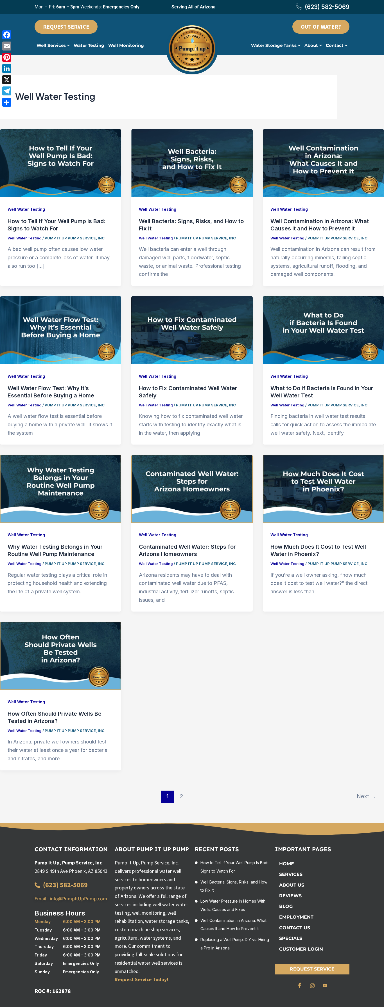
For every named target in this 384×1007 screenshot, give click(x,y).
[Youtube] (325, 985)
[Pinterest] (6, 57)
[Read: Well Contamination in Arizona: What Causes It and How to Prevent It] (323, 163)
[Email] (6, 46)
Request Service (312, 969)
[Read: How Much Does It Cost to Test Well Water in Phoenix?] (323, 488)
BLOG (286, 906)
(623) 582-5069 (327, 6)
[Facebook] (299, 985)
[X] (6, 79)
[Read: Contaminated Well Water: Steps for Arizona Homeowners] (191, 488)
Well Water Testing (26, 209)
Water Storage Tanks (274, 45)
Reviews (290, 895)
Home (286, 863)
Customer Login (301, 949)
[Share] (6, 102)
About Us (291, 885)
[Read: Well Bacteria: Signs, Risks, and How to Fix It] (191, 163)
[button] (53, 45)
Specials (290, 938)
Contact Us (294, 927)
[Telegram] (6, 91)
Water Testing (89, 45)
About (311, 45)
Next (366, 796)
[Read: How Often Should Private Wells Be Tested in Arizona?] (60, 655)
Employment (296, 917)
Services (290, 874)
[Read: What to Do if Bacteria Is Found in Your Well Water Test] (323, 330)
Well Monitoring (126, 45)
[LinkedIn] (6, 68)
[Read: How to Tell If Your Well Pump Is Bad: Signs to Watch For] (60, 163)
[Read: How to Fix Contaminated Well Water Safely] (191, 330)
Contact (335, 45)
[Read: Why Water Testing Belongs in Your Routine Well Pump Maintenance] (60, 488)
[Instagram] (312, 985)
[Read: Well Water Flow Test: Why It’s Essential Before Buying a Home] (60, 330)
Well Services (51, 45)
